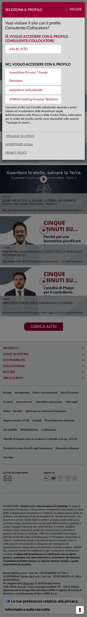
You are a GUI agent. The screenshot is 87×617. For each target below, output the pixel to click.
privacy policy (16, 152)
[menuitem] (33, 49)
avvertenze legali (19, 144)
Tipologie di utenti (19, 136)
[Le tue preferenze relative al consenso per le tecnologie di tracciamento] (80, 610)
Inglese (76, 9)
